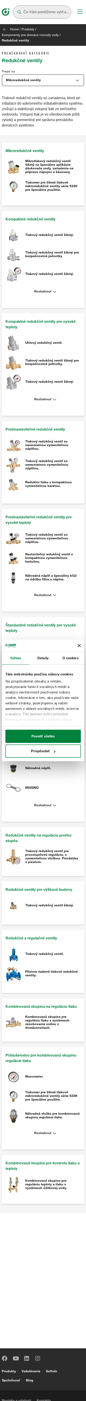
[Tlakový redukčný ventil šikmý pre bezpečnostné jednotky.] (14, 255)
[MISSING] (14, 788)
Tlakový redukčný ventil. (44, 954)
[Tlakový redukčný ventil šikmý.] (14, 235)
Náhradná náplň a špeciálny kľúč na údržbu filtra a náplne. (51, 577)
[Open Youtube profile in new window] (16, 1358)
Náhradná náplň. (38, 768)
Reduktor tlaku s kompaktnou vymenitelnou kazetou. (48, 484)
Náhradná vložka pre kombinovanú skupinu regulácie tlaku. (52, 1115)
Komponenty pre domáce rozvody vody (30, 35)
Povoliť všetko (43, 736)
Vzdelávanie (31, 1371)
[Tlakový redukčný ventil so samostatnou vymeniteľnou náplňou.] (14, 445)
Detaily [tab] (43, 658)
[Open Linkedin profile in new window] (27, 1358)
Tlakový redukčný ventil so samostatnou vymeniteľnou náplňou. (46, 444)
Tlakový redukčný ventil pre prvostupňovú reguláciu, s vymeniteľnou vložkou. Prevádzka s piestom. (51, 856)
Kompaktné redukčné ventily (30, 219)
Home (14, 29)
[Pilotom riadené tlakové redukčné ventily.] (14, 974)
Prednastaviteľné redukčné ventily (35, 429)
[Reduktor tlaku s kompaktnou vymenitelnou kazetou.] (14, 484)
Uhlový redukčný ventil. (43, 342)
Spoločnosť (11, 1380)
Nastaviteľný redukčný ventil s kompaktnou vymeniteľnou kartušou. (49, 557)
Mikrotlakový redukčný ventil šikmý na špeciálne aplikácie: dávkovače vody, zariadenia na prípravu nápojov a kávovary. (49, 166)
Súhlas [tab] (15, 658)
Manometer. (34, 1076)
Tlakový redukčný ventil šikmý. (49, 235)
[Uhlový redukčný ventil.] (14, 343)
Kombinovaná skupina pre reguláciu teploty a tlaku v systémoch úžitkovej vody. (46, 1184)
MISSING (32, 787)
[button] (43, 291)
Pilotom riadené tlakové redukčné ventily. (51, 973)
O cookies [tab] (70, 658)
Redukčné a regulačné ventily (31, 938)
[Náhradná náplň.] (14, 768)
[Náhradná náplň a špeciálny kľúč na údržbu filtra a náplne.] (14, 578)
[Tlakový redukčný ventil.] (14, 954)
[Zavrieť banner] (79, 645)
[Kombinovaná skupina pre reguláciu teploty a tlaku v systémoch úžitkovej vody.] (14, 1184)
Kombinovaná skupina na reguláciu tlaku (41, 1006)
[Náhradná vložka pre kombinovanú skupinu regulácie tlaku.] (14, 1116)
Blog (29, 1380)
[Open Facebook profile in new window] (5, 1358)
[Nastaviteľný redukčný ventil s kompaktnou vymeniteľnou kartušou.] (14, 558)
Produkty (28, 29)
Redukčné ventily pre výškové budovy (39, 890)
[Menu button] (80, 12)
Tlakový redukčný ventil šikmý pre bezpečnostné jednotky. (52, 254)
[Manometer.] (14, 1077)
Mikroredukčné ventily (25, 151)
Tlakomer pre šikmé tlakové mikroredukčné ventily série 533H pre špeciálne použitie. (51, 186)
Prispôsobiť (40, 751)
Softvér (51, 1371)
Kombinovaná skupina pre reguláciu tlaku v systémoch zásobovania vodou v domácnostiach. (47, 1022)
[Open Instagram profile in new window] (38, 1358)
